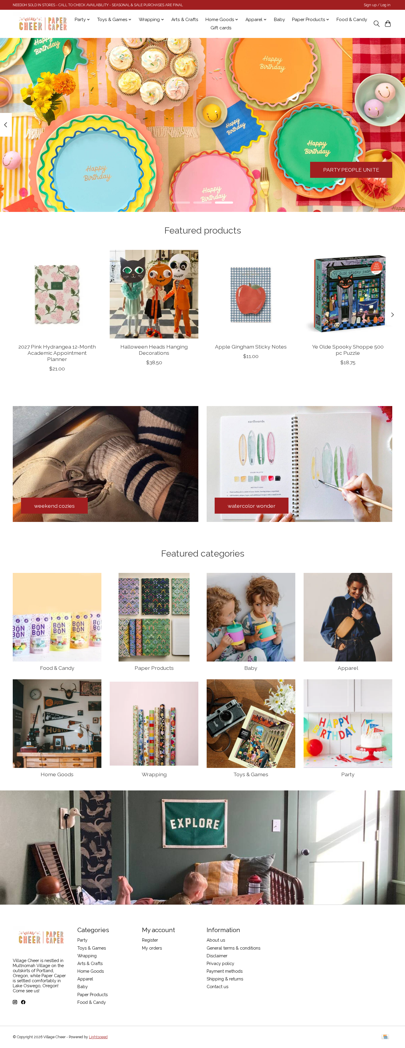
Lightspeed (98, 1037)
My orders (152, 947)
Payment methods (225, 971)
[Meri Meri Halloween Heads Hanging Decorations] (154, 294)
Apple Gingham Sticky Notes (251, 347)
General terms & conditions (233, 947)
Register (150, 939)
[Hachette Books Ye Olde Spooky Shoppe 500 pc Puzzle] (348, 294)
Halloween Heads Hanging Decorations (154, 350)
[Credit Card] (385, 1037)
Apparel (348, 668)
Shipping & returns (225, 978)
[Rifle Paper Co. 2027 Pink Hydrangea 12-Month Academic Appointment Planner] (57, 294)
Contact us (217, 986)
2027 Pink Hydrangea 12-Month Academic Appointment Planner (57, 353)
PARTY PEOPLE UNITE (351, 170)
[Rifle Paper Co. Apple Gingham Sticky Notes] (251, 294)
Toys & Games (250, 774)
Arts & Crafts (184, 19)
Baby (279, 19)
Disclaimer (217, 955)
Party (348, 774)
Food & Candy (352, 19)
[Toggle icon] (376, 23)
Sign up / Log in (377, 5)
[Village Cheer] (43, 24)
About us (216, 939)
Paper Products (154, 668)
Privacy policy (220, 963)
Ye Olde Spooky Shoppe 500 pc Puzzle (348, 350)
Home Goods (57, 774)
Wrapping (154, 774)
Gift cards (221, 28)
